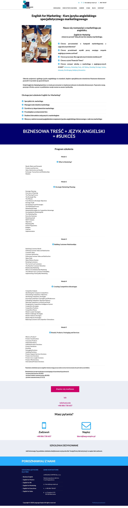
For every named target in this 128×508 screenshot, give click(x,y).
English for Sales (28, 491)
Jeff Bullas (85, 67)
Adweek (60, 70)
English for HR (27, 482)
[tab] (82, 45)
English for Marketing (29, 485)
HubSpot (75, 70)
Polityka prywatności (98, 502)
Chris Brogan (68, 70)
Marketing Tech (76, 67)
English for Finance (28, 480)
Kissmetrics (81, 70)
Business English (28, 477)
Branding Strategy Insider (98, 67)
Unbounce (67, 67)
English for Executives (29, 488)
